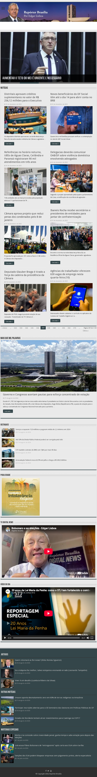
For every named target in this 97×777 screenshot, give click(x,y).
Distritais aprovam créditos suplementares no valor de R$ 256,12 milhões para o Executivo (23, 97)
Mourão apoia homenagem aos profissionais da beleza (36, 78)
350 (63, 328)
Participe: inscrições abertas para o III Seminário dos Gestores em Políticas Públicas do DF (54, 708)
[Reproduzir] (5, 638)
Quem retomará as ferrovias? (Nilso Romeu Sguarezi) (38, 660)
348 (48, 328)
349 (54, 328)
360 (69, 328)
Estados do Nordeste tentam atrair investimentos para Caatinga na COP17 (47, 718)
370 (74, 328)
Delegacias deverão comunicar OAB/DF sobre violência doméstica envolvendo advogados (70, 155)
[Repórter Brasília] (48, 12)
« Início (4, 328)
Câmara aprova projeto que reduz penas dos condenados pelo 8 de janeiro (23, 217)
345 (32, 328)
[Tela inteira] (92, 638)
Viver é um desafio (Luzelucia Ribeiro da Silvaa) (35, 680)
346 (37, 328)
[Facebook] (46, 770)
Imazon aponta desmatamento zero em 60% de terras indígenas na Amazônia (49, 697)
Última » (86, 331)
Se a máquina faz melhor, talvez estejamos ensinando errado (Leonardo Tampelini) (51, 670)
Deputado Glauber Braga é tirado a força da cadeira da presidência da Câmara (24, 275)
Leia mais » (9, 144)
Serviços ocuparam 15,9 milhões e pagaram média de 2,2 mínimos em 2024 (43, 429)
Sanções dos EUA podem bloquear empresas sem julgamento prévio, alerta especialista (53, 755)
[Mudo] (88, 638)
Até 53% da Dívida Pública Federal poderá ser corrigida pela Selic (39, 440)
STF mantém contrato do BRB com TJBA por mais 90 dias (36, 450)
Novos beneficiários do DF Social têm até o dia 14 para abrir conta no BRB (71, 97)
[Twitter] (48, 770)
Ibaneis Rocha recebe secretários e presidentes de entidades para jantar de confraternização (70, 213)
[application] (48, 613)
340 (26, 328)
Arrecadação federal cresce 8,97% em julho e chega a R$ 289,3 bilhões (41, 460)
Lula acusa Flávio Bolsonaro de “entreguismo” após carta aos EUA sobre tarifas (49, 745)
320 (15, 328)
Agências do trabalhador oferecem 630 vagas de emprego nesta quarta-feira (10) (70, 274)
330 (21, 328)
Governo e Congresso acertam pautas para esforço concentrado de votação (46, 394)
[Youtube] (51, 770)
